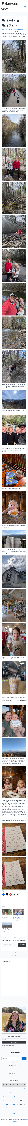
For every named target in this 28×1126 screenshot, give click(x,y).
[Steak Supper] (7, 925)
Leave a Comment (6, 29)
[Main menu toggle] (25, 6)
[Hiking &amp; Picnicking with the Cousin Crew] (18, 912)
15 (24, 1096)
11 (10, 1096)
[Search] (24, 1058)
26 (14, 1104)
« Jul (13, 1113)
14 (21, 1096)
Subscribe (22, 944)
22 (24, 1100)
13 (17, 1096)
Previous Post (14, 952)
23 (3, 1104)
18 (10, 1100)
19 (14, 1100)
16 (3, 1100)
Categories (14, 1062)
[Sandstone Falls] (7, 912)
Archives (14, 1071)
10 (7, 1096)
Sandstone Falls (5, 915)
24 (7, 1104)
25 (10, 1104)
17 (7, 1100)
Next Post (14, 955)
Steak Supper (5, 928)
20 (17, 1100)
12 (14, 1096)
